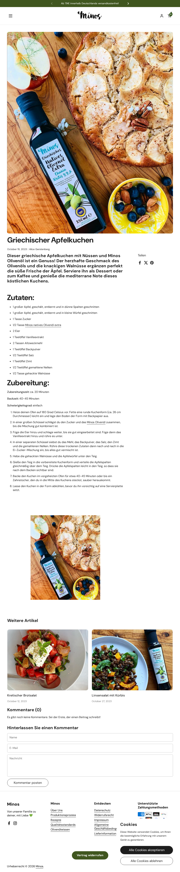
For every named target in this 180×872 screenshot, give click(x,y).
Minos (39, 866)
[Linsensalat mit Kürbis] (132, 659)
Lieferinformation (105, 833)
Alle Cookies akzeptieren (147, 850)
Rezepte (56, 820)
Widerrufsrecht (104, 815)
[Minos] (90, 16)
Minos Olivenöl (96, 422)
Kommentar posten (28, 783)
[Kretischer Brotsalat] (47, 659)
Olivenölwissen (60, 829)
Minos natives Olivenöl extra (43, 325)
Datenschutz (102, 810)
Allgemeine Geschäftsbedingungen (109, 826)
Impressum (101, 820)
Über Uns (57, 810)
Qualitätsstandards (63, 825)
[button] (169, 15)
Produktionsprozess (63, 815)
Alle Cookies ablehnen (147, 861)
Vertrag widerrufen (90, 855)
